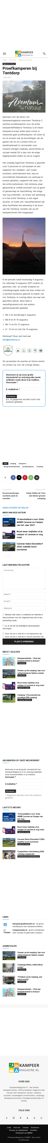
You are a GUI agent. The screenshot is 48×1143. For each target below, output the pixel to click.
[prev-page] (4, 556)
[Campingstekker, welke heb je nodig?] (9, 967)
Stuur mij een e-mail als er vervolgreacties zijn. (23, 634)
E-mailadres (13, 389)
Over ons (16, 1127)
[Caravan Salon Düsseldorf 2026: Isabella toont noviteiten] (9, 546)
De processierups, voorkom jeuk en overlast (11, 496)
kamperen (22, 463)
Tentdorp (40, 466)
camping (13, 463)
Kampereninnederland (12, 466)
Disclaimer (35, 1127)
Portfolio (33, 1130)
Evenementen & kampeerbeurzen (28, 856)
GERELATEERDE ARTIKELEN (15, 508)
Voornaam (12, 382)
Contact (26, 1127)
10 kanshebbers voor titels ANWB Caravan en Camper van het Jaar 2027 (30, 522)
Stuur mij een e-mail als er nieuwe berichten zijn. (24, 637)
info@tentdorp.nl (11, 339)
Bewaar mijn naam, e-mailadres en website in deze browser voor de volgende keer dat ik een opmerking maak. (23, 617)
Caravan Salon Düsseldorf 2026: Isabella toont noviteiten (30, 546)
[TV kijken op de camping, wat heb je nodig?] (9, 980)
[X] (19, 477)
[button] (4, 53)
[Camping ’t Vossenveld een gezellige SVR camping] (9, 698)
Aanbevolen (21, 663)
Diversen (12, 60)
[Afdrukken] (36, 477)
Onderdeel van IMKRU (24, 1133)
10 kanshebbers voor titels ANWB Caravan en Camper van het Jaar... (30, 816)
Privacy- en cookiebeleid (18, 1130)
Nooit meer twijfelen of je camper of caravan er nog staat (30, 534)
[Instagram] (13, 1118)
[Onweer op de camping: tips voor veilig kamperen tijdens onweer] (9, 673)
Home (5, 60)
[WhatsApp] (30, 477)
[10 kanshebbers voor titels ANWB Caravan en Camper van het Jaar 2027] (9, 522)
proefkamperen (28, 466)
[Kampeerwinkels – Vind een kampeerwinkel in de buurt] (9, 661)
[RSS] (27, 1118)
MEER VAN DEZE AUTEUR (14, 512)
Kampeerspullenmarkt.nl (24, 924)
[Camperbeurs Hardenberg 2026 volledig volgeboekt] (9, 854)
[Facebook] (13, 477)
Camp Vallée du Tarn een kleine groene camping (35, 496)
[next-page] (8, 556)
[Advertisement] (24, 25)
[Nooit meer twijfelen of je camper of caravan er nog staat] (9, 534)
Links (9, 1127)
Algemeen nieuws (25, 60)
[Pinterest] (25, 477)
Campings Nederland (24, 700)
